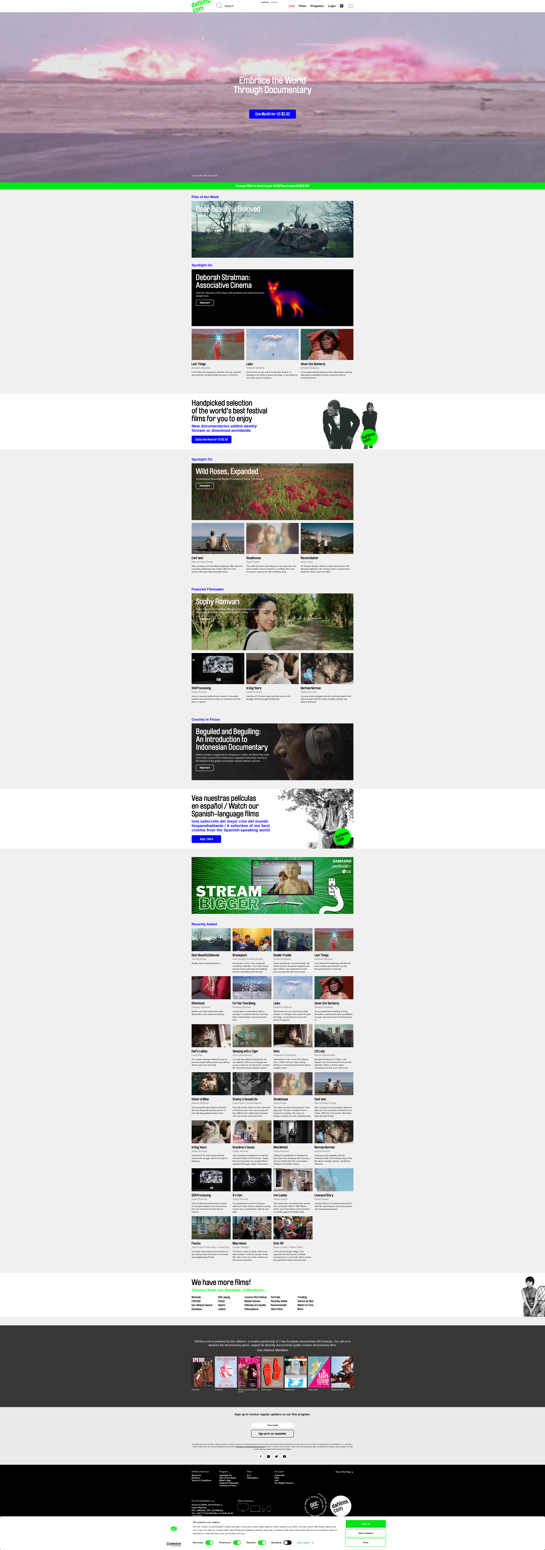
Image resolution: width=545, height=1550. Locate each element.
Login (332, 6)
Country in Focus (206, 719)
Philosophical (251, 1309)
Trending (302, 1297)
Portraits (275, 1297)
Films (302, 6)
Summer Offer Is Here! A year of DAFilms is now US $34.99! (272, 186)
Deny (365, 1542)
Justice (222, 1309)
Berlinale (196, 1297)
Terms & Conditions (201, 1480)
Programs (317, 6)
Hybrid (221, 1305)
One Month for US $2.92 (272, 114)
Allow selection (365, 1533)
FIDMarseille (289, 1390)
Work (300, 1309)
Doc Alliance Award (202, 1305)
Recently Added (204, 924)
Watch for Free (305, 1305)
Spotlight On (202, 265)
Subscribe (280, 1475)
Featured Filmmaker (208, 589)
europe (274, 2)
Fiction (221, 1301)
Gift (276, 1480)
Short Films (277, 1309)
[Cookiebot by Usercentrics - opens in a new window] (174, 1544)
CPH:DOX (196, 1301)
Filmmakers (252, 1478)
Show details (303, 1542)
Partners (196, 1478)
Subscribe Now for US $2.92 (211, 439)
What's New (225, 1480)
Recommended (279, 1305)
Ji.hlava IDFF (313, 1390)
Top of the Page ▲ (344, 1472)
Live (291, 6)
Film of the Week (205, 197)
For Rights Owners (284, 1483)
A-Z (249, 1475)
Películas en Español (255, 1305)
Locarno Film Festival (256, 1297)
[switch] (237, 1542)
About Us (196, 1475)
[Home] (202, 6)
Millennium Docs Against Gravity (247, 1391)
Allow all (365, 1524)
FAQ (277, 1478)
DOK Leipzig (224, 1297)
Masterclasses (252, 1301)
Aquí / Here (206, 839)
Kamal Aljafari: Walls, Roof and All (205, 176)
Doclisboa (197, 1309)
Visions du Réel (305, 1301)
